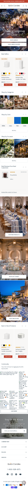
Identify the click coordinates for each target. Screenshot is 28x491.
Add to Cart (8, 84)
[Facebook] (8, 474)
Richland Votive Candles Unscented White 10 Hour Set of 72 (6, 350)
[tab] (13, 48)
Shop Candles (14, 40)
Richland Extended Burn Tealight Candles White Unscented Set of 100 (21, 350)
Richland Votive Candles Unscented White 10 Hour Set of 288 (6, 78)
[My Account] (23, 6)
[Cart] (26, 6)
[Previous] (22, 54)
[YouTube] (20, 474)
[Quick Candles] (14, 6)
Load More (14, 411)
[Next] (26, 54)
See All (14, 130)
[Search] (4, 6)
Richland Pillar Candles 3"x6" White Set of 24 (21, 78)
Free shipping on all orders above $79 (14, 1)
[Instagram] (12, 474)
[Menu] (2, 6)
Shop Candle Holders (14, 44)
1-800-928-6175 (14, 469)
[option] (2, 73)
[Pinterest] (16, 474)
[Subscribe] (24, 431)
